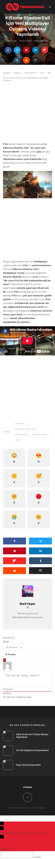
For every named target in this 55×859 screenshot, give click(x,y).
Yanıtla (5, 849)
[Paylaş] (8, 50)
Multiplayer (21, 434)
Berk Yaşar (12, 41)
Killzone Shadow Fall (26, 429)
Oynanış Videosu (40, 434)
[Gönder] (26, 60)
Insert (38, 857)
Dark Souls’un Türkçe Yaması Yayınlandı (32, 735)
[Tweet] (17, 50)
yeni (18, 440)
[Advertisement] (27, 112)
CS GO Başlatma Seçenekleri (32, 750)
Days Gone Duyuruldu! (28, 765)
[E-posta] (35, 60)
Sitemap (27, 787)
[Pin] (26, 50)
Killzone (20, 423)
